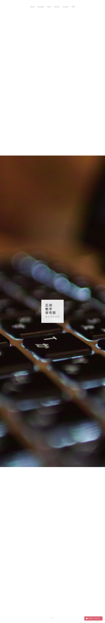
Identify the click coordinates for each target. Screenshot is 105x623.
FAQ (73, 7)
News (49, 7)
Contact (65, 7)
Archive (57, 7)
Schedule (41, 7)
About (32, 7)
